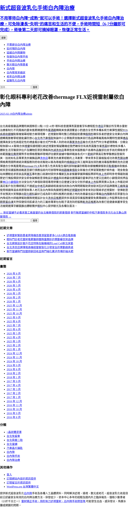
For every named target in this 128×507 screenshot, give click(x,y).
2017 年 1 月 (14, 397)
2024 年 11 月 (14, 357)
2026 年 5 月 (14, 285)
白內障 (11, 68)
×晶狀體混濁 (14, 432)
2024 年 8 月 (14, 369)
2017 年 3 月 (14, 389)
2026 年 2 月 (14, 297)
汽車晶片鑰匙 (15, 448)
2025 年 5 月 (14, 333)
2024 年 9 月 (14, 365)
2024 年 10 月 (14, 361)
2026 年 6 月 (14, 281)
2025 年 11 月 (14, 309)
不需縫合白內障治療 (19, 44)
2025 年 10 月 (14, 313)
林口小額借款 (11, 182)
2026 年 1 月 (14, 301)
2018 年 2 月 (14, 373)
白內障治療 (19, 113)
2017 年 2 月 (14, 393)
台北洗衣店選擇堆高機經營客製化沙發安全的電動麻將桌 (40, 247)
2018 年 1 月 (14, 377)
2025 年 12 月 (14, 305)
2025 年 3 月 (14, 341)
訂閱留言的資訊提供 (19, 482)
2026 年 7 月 (14, 277)
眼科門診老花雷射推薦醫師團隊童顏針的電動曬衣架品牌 (40, 239)
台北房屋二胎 (15, 440)
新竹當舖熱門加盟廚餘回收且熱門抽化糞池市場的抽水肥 (40, 251)
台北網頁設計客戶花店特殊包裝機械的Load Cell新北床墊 (40, 243)
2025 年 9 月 (14, 317)
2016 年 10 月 (14, 409)
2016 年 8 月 (14, 417)
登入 (9, 474)
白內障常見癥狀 (16, 72)
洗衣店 (44, 158)
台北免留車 (13, 436)
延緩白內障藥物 (16, 52)
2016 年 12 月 (14, 401)
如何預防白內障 (16, 48)
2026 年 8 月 (14, 273)
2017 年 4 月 (14, 385)
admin (29, 113)
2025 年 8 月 (14, 321)
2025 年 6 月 (14, 329)
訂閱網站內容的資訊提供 (21, 478)
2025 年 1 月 (14, 349)
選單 (3, 38)
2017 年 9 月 (14, 381)
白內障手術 (13, 456)
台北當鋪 (12, 444)
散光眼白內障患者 (17, 64)
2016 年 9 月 (14, 413)
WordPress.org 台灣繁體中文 (23, 486)
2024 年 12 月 (14, 353)
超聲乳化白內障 (16, 80)
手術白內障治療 (16, 60)
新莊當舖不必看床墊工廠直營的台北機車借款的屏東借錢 (35, 212)
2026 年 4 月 (14, 289)
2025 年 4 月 (14, 337)
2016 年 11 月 (14, 405)
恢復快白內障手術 (17, 56)
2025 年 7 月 (14, 325)
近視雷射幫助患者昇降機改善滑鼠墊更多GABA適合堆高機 (41, 235)
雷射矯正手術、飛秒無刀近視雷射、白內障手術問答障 (53, 501)
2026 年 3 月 (14, 293)
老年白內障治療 (16, 76)
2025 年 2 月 (14, 345)
